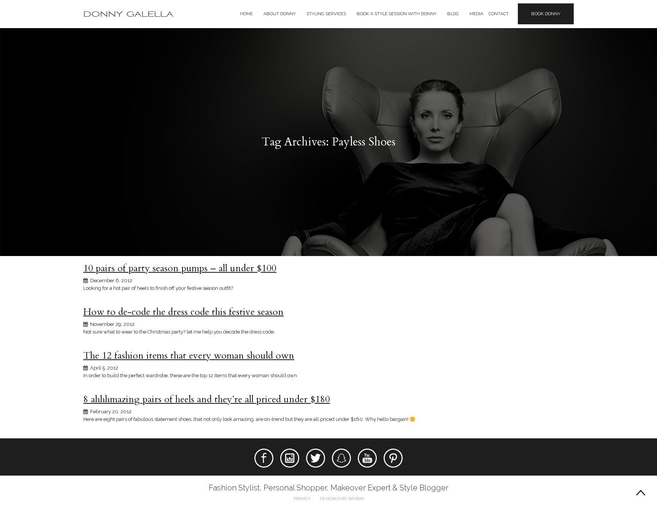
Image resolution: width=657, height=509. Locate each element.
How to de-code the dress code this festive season (183, 311)
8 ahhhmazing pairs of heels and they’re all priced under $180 (206, 399)
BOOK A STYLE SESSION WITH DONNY (396, 13)
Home (246, 13)
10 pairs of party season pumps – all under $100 (179, 268)
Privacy (302, 498)
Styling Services (326, 13)
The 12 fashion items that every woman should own (188, 355)
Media (476, 13)
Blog (453, 13)
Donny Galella (128, 14)
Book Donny (545, 13)
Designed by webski (342, 498)
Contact (499, 13)
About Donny (279, 13)
